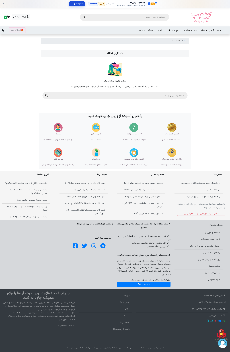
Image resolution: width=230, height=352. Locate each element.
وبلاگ (150, 30)
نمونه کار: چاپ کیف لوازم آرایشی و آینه (89, 189)
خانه (219, 30)
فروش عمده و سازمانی (210, 239)
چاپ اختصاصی (190, 30)
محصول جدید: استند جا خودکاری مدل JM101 (143, 183)
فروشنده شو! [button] (143, 284)
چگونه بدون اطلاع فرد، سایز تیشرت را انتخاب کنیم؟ (26, 183)
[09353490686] (207, 321)
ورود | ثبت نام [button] (20, 16)
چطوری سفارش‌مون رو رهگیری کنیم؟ (32, 200)
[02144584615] (211, 321)
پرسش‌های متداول (212, 272)
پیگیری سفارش (214, 266)
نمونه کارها (125, 322)
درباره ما (126, 295)
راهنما (160, 30)
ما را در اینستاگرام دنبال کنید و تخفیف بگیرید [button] (200, 213)
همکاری (142, 30)
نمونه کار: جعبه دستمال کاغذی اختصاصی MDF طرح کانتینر (85, 212)
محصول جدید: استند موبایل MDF (148, 213)
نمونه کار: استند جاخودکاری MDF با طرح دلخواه (85, 203)
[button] (6, 17)
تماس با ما (125, 302)
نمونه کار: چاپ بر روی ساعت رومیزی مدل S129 (85, 183)
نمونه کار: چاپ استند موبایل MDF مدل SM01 (86, 196)
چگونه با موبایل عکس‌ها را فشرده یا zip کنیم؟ (29, 216)
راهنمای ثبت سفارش (211, 252)
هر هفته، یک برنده (212, 189)
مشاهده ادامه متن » (66, 325)
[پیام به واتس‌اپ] (223, 321)
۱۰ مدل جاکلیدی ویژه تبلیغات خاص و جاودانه (144, 196)
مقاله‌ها (127, 315)
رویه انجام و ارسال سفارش (209, 259)
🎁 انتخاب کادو (17, 30)
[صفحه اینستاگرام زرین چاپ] (215, 321)
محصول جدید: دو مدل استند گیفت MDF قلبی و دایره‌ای (142, 205)
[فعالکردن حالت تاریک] (3, 30)
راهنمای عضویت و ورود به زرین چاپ (205, 246)
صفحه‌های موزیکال (212, 232)
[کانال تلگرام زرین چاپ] (219, 321)
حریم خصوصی (214, 279)
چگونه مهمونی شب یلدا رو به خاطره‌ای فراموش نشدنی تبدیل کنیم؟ (28, 191)
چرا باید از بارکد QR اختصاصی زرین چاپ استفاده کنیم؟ (27, 208)
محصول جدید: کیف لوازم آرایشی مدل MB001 (143, 189)
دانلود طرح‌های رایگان (121, 329)
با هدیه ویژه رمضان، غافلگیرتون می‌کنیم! (203, 196)
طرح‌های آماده (173, 30)
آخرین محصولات (207, 30)
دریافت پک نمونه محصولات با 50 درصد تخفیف (200, 183)
